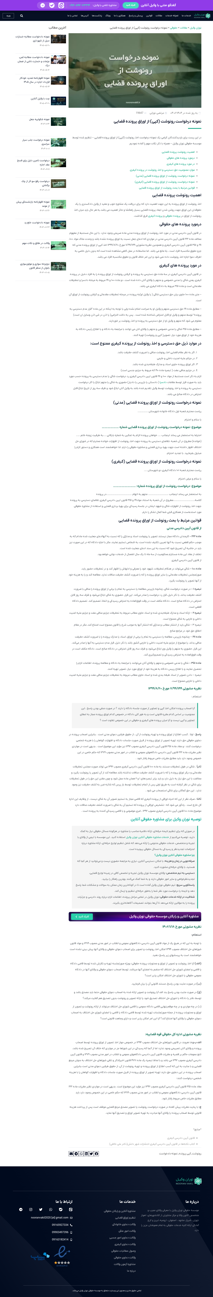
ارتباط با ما (64, 1202)
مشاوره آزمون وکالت (125, 1264)
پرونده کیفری (155, 216)
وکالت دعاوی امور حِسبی (122, 1237)
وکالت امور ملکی (127, 1231)
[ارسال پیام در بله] (52, 5)
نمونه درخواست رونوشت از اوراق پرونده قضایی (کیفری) (165, 182)
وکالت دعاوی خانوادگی (124, 1224)
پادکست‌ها (97, 15)
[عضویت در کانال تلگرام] (42, 5)
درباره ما (192, 1202)
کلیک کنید (130, 5)
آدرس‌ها (85, 15)
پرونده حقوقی (172, 216)
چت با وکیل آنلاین (40, 98)
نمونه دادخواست (168, 1153)
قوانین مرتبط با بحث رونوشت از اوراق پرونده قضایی (167, 188)
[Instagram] (30, 1209)
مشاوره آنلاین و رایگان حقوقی (120, 1211)
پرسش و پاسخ (136, 15)
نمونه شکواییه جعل (39, 119)
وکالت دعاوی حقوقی (125, 1257)
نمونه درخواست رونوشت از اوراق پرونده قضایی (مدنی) (165, 176)
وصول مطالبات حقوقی (123, 1251)
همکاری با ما (119, 15)
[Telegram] (20, 1209)
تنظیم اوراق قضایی (125, 1217)
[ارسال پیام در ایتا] (61, 5)
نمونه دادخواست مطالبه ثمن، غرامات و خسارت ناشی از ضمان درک (34, 61)
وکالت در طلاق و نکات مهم (36, 243)
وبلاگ (107, 15)
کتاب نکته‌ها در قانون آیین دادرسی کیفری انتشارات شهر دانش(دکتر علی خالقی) (152, 1144)
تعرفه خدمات (171, 15)
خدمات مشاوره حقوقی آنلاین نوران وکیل (147, 837)
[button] (78, 5)
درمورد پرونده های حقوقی (181, 158)
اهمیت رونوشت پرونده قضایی (178, 152)
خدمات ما (186, 15)
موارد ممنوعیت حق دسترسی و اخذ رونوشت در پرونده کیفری (162, 170)
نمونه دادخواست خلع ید (37, 222)
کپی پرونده (185, 1153)
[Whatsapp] (50, 1209)
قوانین (149, 15)
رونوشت (196, 1153)
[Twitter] (40, 1209)
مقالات (159, 15)
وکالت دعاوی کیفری (125, 1244)
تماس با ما (72, 15)
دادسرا (163, 382)
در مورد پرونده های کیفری (181, 164)
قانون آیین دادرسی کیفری (181, 1138)
